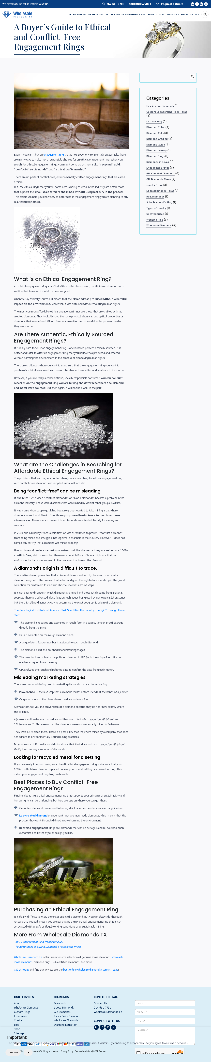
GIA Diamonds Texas (158, 179)
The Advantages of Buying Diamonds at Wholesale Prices (47, 946)
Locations (179, 14)
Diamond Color (155, 127)
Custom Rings (112, 14)
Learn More (13, 1052)
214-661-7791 (115, 4)
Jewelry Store (154, 185)
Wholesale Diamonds (89, 14)
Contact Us (100, 1003)
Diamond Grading (157, 138)
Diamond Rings (155, 156)
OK (28, 1052)
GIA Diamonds (62, 1011)
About (72, 14)
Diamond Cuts (155, 133)
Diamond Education (65, 1024)
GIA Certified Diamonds (160, 173)
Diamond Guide (155, 144)
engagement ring (54, 154)
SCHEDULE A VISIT (140, 4)
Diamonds (60, 1003)
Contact (194, 14)
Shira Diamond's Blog (159, 202)
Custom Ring (154, 121)
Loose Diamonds (64, 1007)
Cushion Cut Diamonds (160, 106)
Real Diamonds (155, 196)
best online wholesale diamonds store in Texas (90, 969)
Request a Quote (172, 4)
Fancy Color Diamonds (67, 1016)
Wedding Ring (154, 219)
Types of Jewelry (156, 208)
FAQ (164, 14)
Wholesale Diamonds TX (28, 957)
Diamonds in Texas (157, 161)
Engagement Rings (134, 14)
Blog (170, 14)
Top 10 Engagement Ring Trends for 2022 (38, 941)
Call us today (21, 969)
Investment (154, 14)
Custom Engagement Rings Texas (166, 111)
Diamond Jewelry (156, 150)
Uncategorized (155, 213)
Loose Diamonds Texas (160, 190)
